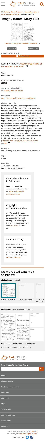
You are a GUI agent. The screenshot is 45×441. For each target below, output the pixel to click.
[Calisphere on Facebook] (31, 437)
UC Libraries (33, 431)
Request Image (33, 49)
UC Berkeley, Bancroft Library (12, 12)
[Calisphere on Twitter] (27, 437)
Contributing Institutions (10, 387)
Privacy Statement (8, 415)
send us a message (13, 257)
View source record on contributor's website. (21, 65)
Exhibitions (5, 398)
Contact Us (5, 426)
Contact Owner (24, 56)
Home (3, 375)
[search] (42, 4)
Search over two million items (14, 365)
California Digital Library (28, 434)
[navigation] (3, 4)
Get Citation (12, 49)
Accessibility (6, 421)
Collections (5, 392)
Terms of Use (6, 409)
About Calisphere (7, 381)
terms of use (13, 226)
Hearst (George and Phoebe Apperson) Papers (20, 13)
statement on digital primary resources (15, 192)
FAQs (3, 404)
